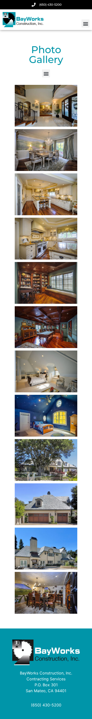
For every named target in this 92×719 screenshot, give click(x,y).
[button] (85, 23)
